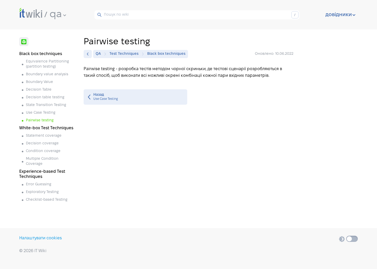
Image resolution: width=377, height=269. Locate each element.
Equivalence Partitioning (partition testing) (47, 64)
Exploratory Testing (42, 192)
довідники (338, 15)
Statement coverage (44, 135)
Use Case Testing (40, 112)
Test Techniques (124, 54)
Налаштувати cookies (40, 238)
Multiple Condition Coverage (42, 161)
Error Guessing (38, 184)
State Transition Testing (46, 105)
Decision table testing (45, 97)
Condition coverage (43, 151)
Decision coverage (42, 143)
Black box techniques (166, 54)
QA (98, 54)
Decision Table (39, 89)
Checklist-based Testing (46, 199)
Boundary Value (39, 82)
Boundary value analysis (47, 74)
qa (55, 14)
